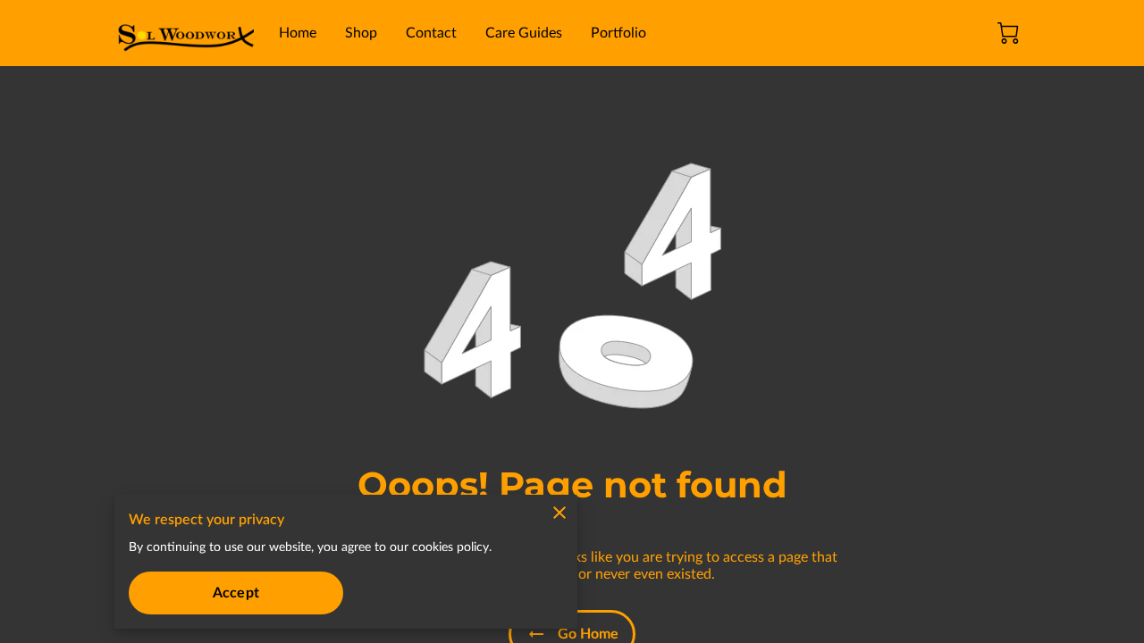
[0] (1008, 33)
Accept (236, 593)
